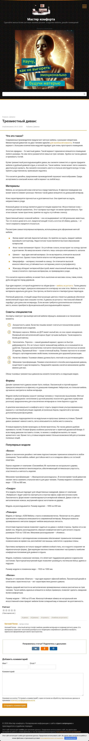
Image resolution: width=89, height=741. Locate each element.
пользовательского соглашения (68, 732)
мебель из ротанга (65, 286)
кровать (46, 618)
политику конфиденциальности (23, 700)
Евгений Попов (11, 624)
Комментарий (8, 671)
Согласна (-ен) (71, 738)
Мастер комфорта (41, 19)
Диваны (36, 127)
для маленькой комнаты (61, 143)
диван (25, 618)
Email (33, 663)
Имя (4, 663)
